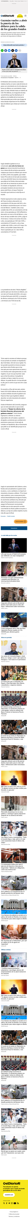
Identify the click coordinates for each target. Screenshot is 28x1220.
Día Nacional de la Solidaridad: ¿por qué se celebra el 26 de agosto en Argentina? (14, 942)
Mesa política (12, 1)
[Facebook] (5, 50)
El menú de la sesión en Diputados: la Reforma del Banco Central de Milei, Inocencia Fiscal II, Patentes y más (13, 737)
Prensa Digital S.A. (14, 1211)
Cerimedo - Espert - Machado (19, 1)
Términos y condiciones (14, 1216)
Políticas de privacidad (14, 1214)
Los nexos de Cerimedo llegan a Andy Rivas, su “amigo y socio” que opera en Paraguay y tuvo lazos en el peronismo (13, 657)
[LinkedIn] (16, 50)
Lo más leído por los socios (9, 535)
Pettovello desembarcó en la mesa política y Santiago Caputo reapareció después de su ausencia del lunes (13, 813)
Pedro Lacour (4, 608)
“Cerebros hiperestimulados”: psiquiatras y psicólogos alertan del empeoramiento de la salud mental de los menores (13, 970)
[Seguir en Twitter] (4, 1203)
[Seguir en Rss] (18, 1203)
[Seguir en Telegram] (9, 1203)
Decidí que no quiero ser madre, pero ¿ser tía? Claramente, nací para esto (13, 1152)
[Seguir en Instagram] (12, 1203)
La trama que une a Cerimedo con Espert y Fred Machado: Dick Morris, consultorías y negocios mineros (12, 683)
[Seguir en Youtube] (15, 1203)
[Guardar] (19, 50)
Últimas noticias (6, 949)
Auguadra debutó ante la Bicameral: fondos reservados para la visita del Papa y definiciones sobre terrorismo (13, 604)
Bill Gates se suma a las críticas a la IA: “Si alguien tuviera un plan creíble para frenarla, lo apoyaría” (13, 788)
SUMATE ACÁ (9, 1195)
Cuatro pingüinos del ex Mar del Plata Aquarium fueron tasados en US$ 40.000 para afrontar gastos (13, 630)
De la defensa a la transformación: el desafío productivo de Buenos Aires (12, 892)
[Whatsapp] (2, 50)
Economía (3, 516)
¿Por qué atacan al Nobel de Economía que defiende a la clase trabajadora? (13, 555)
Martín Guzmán (11, 516)
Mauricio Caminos (5, 661)
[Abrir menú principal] (25, 15)
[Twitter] (12, 50)
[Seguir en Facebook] (6, 1203)
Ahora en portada (6, 637)
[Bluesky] (9, 50)
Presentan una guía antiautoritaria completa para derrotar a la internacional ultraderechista (12, 579)
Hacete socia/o (20, 16)
